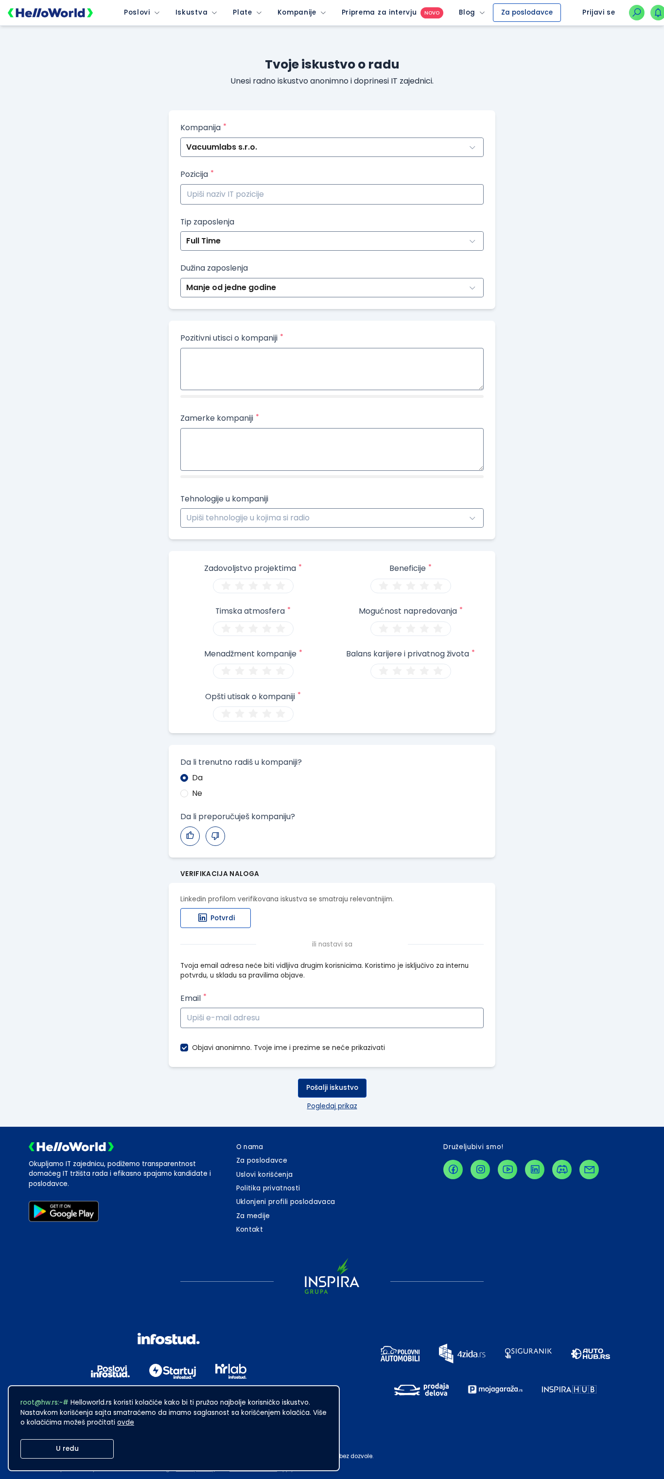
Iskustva (191, 12)
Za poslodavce (527, 12)
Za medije (253, 1216)
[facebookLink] (453, 1169)
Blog (467, 12)
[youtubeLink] (507, 1169)
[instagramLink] (480, 1169)
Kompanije (297, 12)
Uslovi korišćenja (264, 1174)
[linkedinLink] (534, 1169)
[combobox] (187, 518)
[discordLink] (562, 1169)
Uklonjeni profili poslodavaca (285, 1201)
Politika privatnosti (268, 1188)
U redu (67, 1448)
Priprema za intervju (379, 12)
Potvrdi (222, 918)
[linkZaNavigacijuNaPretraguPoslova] (637, 12)
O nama (249, 1147)
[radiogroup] (253, 586)
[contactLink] (589, 1169)
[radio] (226, 586)
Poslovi (137, 12)
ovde (125, 1422)
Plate (242, 12)
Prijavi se (598, 12)
